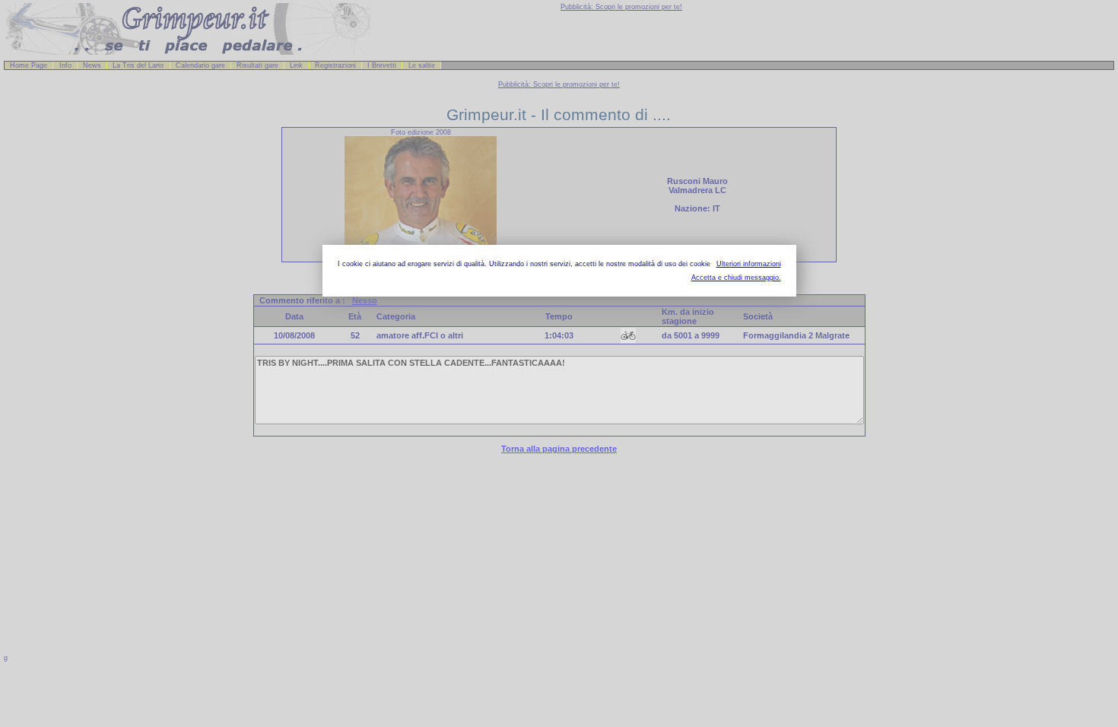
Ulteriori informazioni (748, 264)
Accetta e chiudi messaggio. (736, 277)
